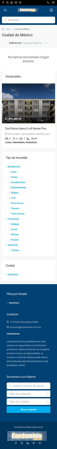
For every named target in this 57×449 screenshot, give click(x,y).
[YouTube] (40, 443)
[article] (28, 115)
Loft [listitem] (13, 198)
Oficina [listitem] (15, 234)
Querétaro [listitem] (13, 274)
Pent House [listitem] (17, 203)
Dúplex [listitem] (14, 192)
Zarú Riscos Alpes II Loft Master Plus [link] (25, 128)
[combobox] (35, 43)
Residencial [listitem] (14, 166)
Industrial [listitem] (13, 245)
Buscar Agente (28, 409)
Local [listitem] (14, 229)
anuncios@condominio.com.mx (25, 327)
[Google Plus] (34, 443)
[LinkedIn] (28, 443)
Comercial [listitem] (13, 218)
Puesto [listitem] (15, 239)
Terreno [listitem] (15, 208)
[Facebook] (16, 443)
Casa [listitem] (13, 171)
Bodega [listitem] (15, 224)
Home (8, 29)
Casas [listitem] (14, 177)
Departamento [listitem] (18, 187)
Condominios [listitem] (18, 182)
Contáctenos (13, 333)
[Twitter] (22, 443)
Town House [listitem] (17, 213)
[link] (28, 103)
